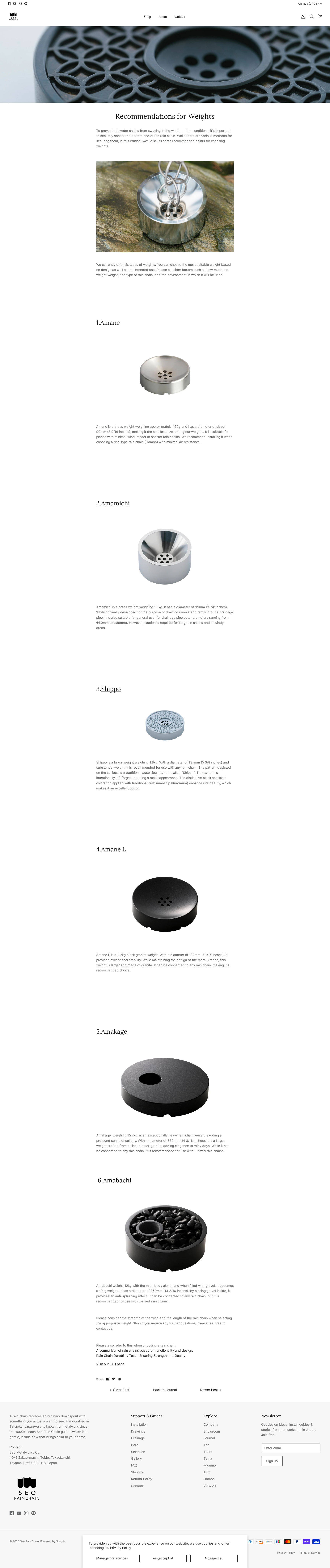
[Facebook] (9, 3)
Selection (138, 1452)
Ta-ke (208, 1452)
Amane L (113, 849)
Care (134, 1445)
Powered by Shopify (53, 1541)
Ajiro (207, 1472)
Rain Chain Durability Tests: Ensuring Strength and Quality (140, 1356)
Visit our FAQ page (110, 1364)
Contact (137, 1486)
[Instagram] (20, 3)
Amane (110, 322)
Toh (206, 1445)
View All (210, 1486)
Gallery (136, 1458)
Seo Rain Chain (29, 1541)
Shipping (137, 1472)
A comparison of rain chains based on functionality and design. (144, 1350)
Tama (208, 1458)
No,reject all (214, 1558)
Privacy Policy (120, 1548)
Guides (180, 17)
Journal (209, 1438)
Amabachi (117, 1180)
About (163, 17)
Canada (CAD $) (308, 3)
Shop (147, 17)
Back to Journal (165, 1390)
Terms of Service (309, 1552)
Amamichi (115, 503)
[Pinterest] (25, 3)
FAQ (134, 1465)
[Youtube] (14, 3)
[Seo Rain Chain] (13, 16)
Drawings (138, 1431)
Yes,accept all (163, 1558)
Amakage (114, 1031)
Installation (139, 1424)
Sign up (272, 1461)
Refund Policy (141, 1479)
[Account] (302, 16)
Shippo (111, 689)
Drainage (138, 1438)
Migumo (210, 1465)
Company (211, 1424)
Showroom (212, 1431)
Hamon (209, 1479)
